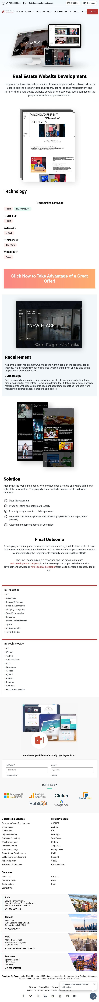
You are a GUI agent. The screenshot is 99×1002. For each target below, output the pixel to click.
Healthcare (11, 598)
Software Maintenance (12, 864)
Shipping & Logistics (15, 609)
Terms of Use (44, 987)
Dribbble (74, 3)
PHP (8, 663)
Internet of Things (10, 849)
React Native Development (14, 853)
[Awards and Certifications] (14, 795)
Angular (9, 678)
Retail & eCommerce (15, 606)
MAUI (53, 853)
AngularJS (56, 846)
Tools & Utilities (13, 632)
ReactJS (55, 857)
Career (54, 880)
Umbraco (10, 685)
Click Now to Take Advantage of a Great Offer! (49, 279)
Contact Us (7, 888)
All (7, 594)
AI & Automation (13, 628)
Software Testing (9, 846)
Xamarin (10, 682)
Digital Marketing (10, 834)
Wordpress (11, 667)
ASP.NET (55, 823)
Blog (84, 12)
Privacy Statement (59, 987)
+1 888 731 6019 (27, 948)
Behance (91, 3)
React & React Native (15, 689)
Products (47, 12)
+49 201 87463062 (13, 968)
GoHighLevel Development (14, 857)
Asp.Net (10, 671)
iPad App (55, 834)
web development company (24, 563)
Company (18, 12)
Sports (9, 624)
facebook (23, 994)
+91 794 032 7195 (13, 909)
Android (9, 656)
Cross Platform (13, 659)
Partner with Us (9, 880)
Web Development (10, 842)
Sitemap (32, 987)
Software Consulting (11, 838)
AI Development (9, 861)
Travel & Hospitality (15, 613)
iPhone (9, 652)
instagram (38, 994)
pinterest (53, 994)
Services (29, 12)
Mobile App (7, 831)
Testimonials (8, 884)
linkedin (45, 994)
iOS (53, 831)
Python (9, 674)
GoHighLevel (57, 849)
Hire (38, 12)
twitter (30, 994)
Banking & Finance (14, 602)
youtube (60, 994)
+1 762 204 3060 (13, 3)
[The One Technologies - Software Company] (8, 12)
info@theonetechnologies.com (41, 3)
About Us (6, 876)
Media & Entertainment (16, 620)
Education (10, 617)
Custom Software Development (16, 823)
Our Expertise (60, 12)
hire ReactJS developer (43, 566)
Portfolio (74, 12)
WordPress (56, 838)
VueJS (54, 861)
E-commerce (7, 827)
